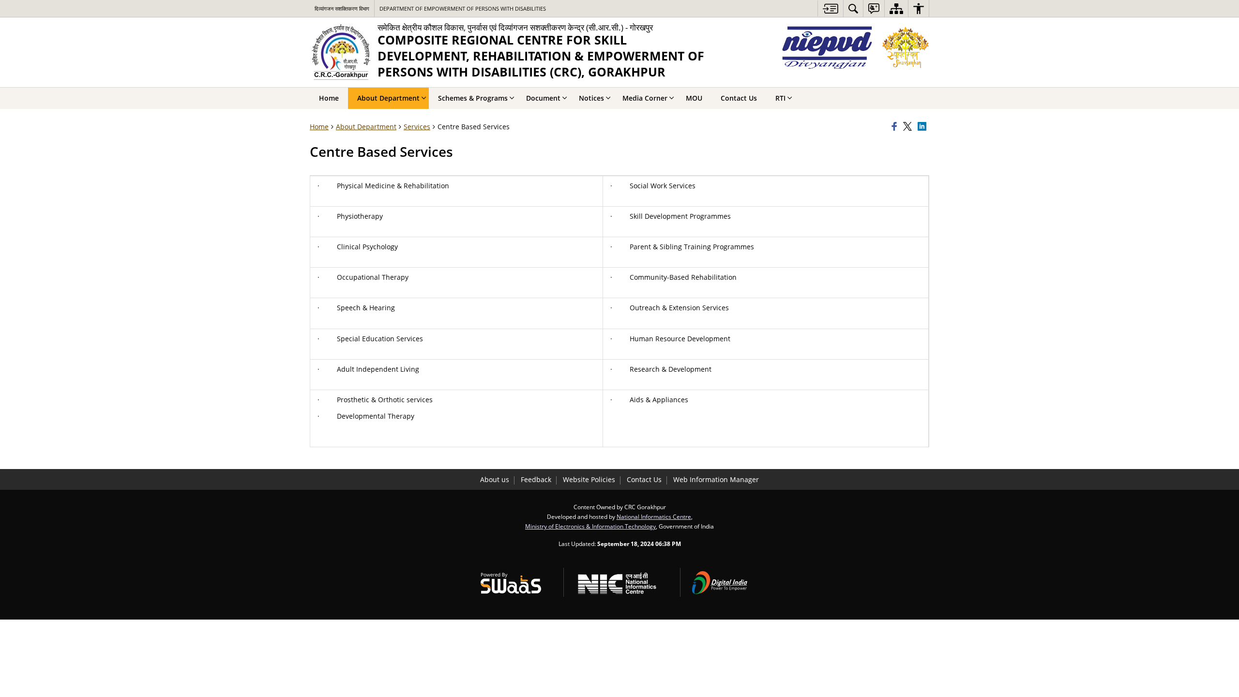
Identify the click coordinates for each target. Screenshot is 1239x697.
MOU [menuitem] (694, 98)
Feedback (536, 479)
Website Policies (589, 479)
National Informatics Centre (654, 516)
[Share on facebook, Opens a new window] (896, 127)
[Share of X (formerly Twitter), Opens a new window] (909, 127)
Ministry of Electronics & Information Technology (590, 526)
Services (417, 126)
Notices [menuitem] (591, 98)
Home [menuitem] (329, 98)
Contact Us (644, 479)
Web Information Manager (716, 479)
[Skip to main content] (830, 8)
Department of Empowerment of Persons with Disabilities (462, 8)
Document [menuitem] (543, 98)
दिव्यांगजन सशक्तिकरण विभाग (342, 8)
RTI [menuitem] (780, 98)
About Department (366, 126)
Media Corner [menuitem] (644, 98)
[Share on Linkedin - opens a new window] (923, 127)
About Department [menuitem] (388, 98)
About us (494, 479)
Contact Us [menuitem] (739, 98)
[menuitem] (853, 8)
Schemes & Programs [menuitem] (473, 98)
